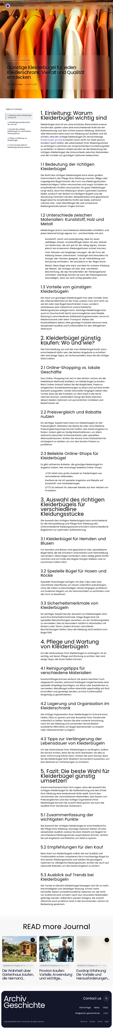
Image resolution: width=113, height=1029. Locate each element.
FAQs (105, 1007)
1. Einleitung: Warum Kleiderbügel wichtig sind (19, 116)
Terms (99, 1021)
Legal (106, 1021)
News (97, 1007)
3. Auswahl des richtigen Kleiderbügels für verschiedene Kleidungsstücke (19, 131)
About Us (84, 1021)
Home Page (85, 1007)
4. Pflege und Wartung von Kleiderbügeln (17, 139)
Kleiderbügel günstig (51, 140)
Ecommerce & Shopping (19, 60)
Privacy (92, 1021)
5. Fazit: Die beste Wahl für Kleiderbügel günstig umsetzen (19, 146)
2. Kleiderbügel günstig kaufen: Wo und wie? (19, 123)
